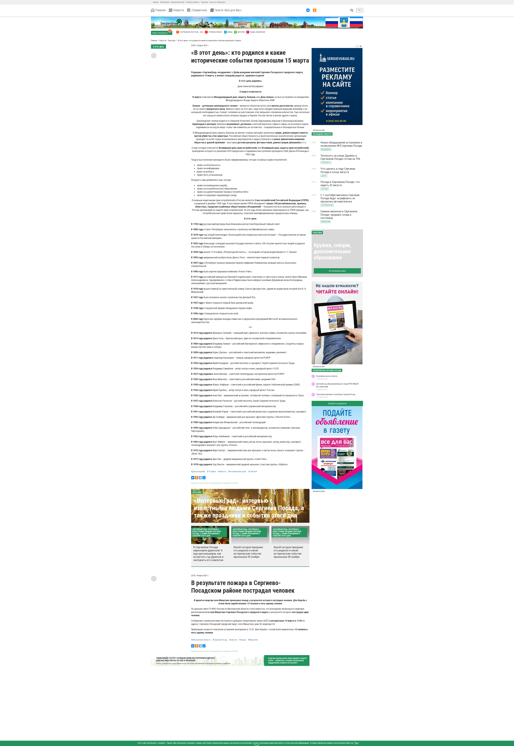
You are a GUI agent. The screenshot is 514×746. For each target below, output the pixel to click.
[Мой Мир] (204, 477)
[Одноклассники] (196, 477)
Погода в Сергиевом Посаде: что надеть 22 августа (340, 183)
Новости (178, 10)
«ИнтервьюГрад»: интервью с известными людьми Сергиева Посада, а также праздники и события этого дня (249, 508)
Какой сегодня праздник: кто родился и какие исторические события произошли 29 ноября (248, 552)
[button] (356, 46)
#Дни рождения (198, 471)
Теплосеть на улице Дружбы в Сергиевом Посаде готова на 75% (340, 157)
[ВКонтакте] (192, 477)
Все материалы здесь (337, 271)
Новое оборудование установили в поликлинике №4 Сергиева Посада (341, 144)
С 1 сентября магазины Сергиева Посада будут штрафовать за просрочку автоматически (339, 198)
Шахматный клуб (177, 2)
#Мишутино (253, 640)
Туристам (204, 2)
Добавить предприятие (337, 403)
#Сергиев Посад (220, 640)
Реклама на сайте (319, 130)
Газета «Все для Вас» (228, 10)
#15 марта (211, 471)
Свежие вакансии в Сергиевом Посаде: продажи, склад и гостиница (338, 214)
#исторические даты (237, 471)
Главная (160, 10)
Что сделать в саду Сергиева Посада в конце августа (337, 170)
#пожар (242, 640)
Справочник (199, 10)
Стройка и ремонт (192, 2)
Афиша (156, 2)
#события (252, 471)
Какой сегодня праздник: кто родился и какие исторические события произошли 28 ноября (289, 552)
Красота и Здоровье (217, 2)
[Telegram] (200, 477)
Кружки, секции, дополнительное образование (332, 251)
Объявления (165, 2)
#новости (222, 471)
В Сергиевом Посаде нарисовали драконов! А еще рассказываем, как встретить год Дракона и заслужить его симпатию (208, 554)
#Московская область (201, 640)
